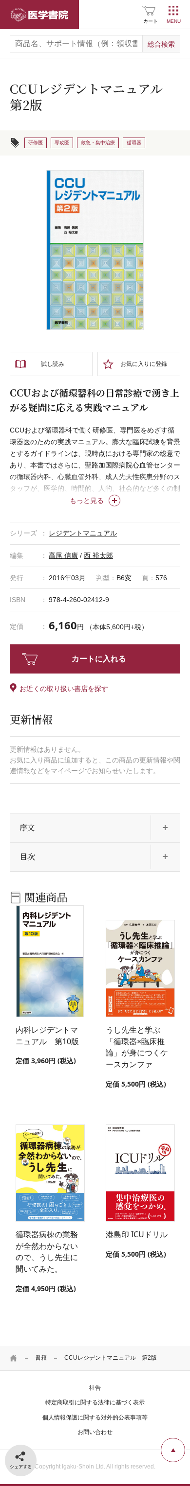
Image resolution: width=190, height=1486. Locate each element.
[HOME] (14, 1358)
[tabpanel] (95, 250)
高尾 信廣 (63, 555)
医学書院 (39, 14)
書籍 (41, 1357)
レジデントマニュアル (83, 533)
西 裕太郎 (98, 555)
